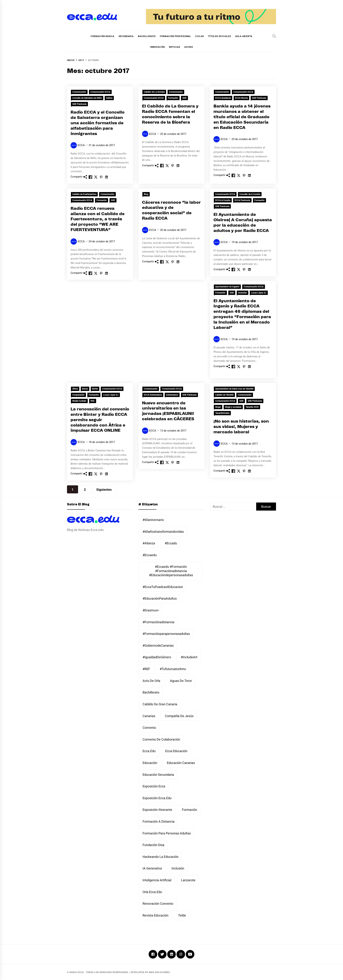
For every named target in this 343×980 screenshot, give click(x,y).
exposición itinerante (157, 810)
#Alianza (149, 543)
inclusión (242, 292)
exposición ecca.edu (157, 798)
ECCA (81, 145)
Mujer (218, 407)
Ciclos (199, 36)
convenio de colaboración (161, 739)
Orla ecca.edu (152, 892)
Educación (150, 763)
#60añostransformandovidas (163, 531)
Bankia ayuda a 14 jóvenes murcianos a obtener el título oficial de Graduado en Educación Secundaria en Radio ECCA (241, 117)
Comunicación (79, 92)
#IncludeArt (189, 657)
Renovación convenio (158, 903)
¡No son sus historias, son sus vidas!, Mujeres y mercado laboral (241, 426)
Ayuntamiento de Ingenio (227, 286)
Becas (85, 389)
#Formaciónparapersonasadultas (166, 634)
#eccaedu (150, 555)
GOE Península (79, 104)
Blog (146, 194)
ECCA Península (242, 200)
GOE (184, 98)
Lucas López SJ (258, 292)
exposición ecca (154, 786)
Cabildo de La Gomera (154, 92)
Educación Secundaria (158, 774)
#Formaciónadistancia (158, 622)
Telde (182, 915)
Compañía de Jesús (179, 716)
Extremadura (172, 395)
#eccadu (171, 543)
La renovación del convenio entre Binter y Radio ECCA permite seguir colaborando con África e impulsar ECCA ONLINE (100, 420)
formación (189, 810)
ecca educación (176, 751)
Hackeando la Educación (160, 857)
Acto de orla (151, 681)
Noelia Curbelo (79, 401)
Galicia (109, 98)
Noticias (174, 47)
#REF (146, 669)
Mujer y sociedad (233, 407)
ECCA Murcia (241, 98)
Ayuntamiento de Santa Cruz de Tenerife (234, 389)
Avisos (188, 47)
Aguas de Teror (181, 681)
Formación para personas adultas (167, 833)
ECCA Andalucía (223, 98)
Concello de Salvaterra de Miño (87, 98)
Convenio (149, 727)
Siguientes (104, 489)
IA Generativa (152, 868)
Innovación (157, 47)
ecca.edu (149, 751)
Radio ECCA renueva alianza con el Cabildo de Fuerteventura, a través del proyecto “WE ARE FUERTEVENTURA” (98, 219)
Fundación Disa (153, 845)
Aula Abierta (243, 36)
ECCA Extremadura (153, 395)
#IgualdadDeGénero (157, 657)
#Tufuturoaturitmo (173, 669)
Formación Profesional (175, 36)
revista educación (155, 915)
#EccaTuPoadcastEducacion (163, 587)
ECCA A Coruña (222, 200)
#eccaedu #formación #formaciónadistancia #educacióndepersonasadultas (171, 571)
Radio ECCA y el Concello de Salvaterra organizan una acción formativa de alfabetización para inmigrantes (98, 123)
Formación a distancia (159, 821)
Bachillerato (147, 36)
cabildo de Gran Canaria (160, 704)
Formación (173, 98)
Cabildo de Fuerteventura (84, 194)
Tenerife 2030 (252, 407)
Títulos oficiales (219, 36)
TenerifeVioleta (222, 413)
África (75, 389)
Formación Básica (102, 36)
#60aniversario (153, 520)
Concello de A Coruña (249, 194)
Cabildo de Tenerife (224, 395)
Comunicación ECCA (100, 92)
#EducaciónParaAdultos (160, 598)
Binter (95, 389)
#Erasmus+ (151, 610)
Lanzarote (188, 880)
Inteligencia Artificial (157, 880)
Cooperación (78, 395)
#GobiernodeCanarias (158, 645)
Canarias (149, 716)
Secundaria (126, 36)
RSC (93, 401)
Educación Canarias (181, 763)
